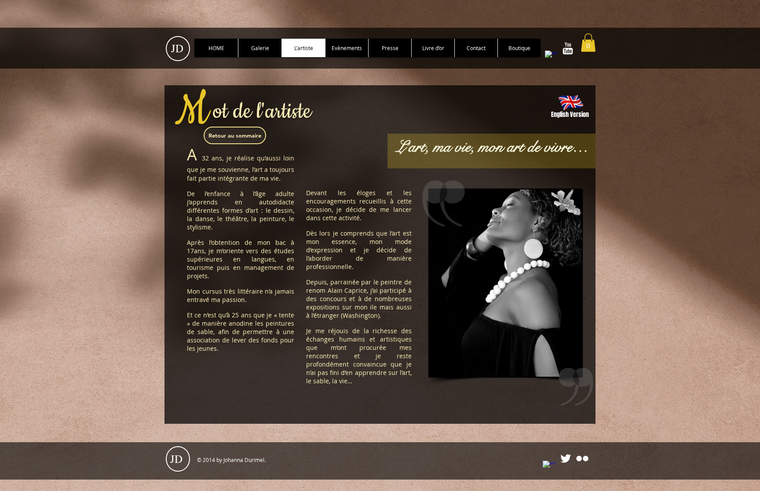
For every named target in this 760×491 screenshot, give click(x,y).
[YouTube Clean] (568, 48)
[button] (588, 42)
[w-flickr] (582, 458)
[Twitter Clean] (565, 458)
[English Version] (571, 101)
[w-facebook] (551, 57)
